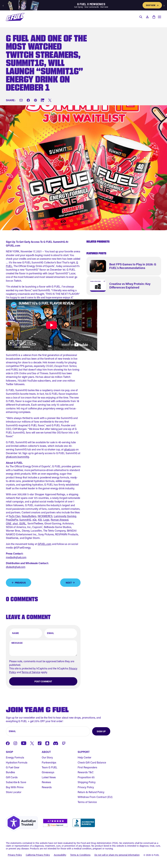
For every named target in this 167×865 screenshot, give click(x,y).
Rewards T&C (86, 772)
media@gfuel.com (16, 557)
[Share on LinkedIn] (42, 100)
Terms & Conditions (80, 855)
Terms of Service (31, 672)
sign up (101, 731)
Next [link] (69, 582)
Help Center (84, 757)
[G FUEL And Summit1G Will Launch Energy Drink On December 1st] (15, 17)
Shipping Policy (87, 782)
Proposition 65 (86, 777)
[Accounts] (147, 17)
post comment (43, 681)
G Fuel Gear (12, 767)
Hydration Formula (16, 762)
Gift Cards (11, 777)
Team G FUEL (49, 767)
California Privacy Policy (38, 855)
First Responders (87, 767)
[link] (123, 266)
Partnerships (49, 762)
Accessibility (60, 855)
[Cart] (154, 17)
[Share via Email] (21, 100)
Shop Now (152, 5)
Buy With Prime (14, 787)
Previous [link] (20, 582)
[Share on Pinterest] (35, 100)
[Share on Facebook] (28, 100)
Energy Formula (15, 757)
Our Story (47, 757)
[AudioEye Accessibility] (22, 822)
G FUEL (155, 855)
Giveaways (48, 772)
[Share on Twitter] (49, 100)
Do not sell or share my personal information (117, 855)
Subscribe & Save (16, 782)
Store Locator (13, 792)
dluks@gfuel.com (15, 567)
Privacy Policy (86, 787)
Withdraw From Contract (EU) (95, 797)
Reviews (46, 782)
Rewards (47, 787)
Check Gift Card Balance (92, 762)
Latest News (49, 777)
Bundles (10, 772)
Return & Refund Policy (91, 792)
